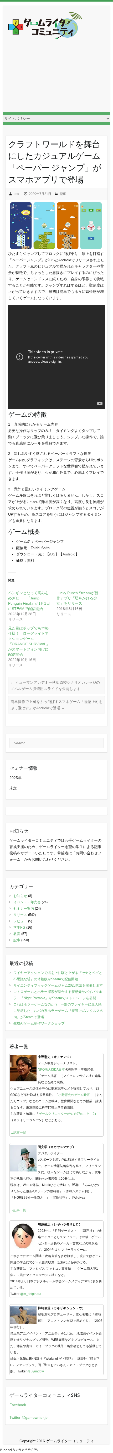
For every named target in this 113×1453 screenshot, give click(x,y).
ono (16, 194)
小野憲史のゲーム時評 (74, 1095)
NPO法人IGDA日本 (51, 1069)
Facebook (17, 1405)
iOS (52, 554)
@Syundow (35, 1371)
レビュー (20, 921)
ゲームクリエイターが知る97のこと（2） (68, 1114)
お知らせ (20, 896)
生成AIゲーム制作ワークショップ (39, 1023)
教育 (16, 934)
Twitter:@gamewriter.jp (28, 1417)
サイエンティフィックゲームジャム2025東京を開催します (58, 985)
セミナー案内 (23, 908)
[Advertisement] (56, 80)
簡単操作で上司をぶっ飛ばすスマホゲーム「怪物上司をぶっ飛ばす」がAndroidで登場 (56, 705)
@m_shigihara (30, 1294)
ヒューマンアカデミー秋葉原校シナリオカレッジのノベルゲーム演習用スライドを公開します (55, 685)
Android (69, 554)
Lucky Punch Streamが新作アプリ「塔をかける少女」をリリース (77, 598)
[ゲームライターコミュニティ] (45, 26)
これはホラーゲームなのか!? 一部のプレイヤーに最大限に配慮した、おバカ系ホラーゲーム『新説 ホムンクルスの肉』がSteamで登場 (58, 1010)
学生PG (19, 927)
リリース (20, 915)
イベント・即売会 (27, 902)
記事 (63, 194)
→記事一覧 (18, 1133)
